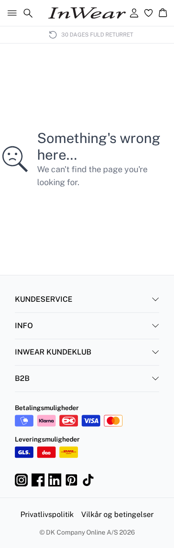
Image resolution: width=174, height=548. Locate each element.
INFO (24, 325)
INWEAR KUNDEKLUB (53, 352)
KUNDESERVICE (43, 299)
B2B (22, 378)
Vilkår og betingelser (117, 514)
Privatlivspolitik (47, 514)
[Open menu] (10, 13)
